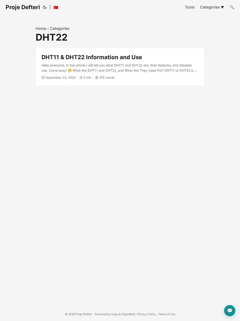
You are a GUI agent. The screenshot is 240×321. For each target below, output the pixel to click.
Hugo (114, 314)
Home (41, 28)
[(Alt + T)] (45, 7)
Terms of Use (166, 314)
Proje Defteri (23, 7)
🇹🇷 (55, 7)
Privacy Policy (146, 314)
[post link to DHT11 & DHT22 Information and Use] (120, 67)
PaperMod (128, 314)
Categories (59, 28)
